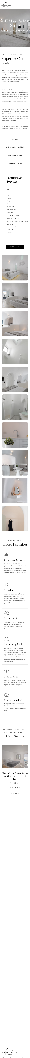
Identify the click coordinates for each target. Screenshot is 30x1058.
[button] (12, 793)
